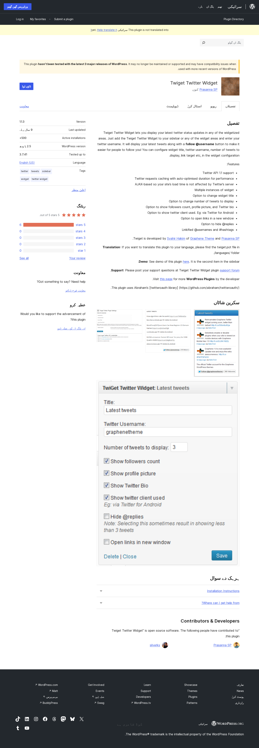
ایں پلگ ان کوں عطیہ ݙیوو (71, 328)
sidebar (46, 171)
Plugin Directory (234, 19)
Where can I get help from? (220, 603)
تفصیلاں (230, 106)
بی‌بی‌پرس (50, 696)
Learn (147, 684)
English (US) (27, 162)
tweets (35, 171)
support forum (229, 270)
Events (100, 690)
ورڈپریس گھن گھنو (17, 6)
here (186, 261)
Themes (192, 690)
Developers (143, 696)
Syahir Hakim (176, 238)
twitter (24, 171)
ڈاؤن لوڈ (26, 86)
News (240, 690)
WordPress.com (46, 684)
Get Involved (96, 684)
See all (24, 258)
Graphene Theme (202, 238)
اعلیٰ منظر (79, 190)
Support (146, 690)
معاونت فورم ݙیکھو (75, 290)
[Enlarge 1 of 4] (234, 314)
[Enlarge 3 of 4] (137, 314)
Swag (99, 702)
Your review (77, 258)
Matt (53, 690)
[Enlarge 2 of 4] (186, 314)
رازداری (239, 702)
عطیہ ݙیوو (98, 696)
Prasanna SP (208, 89)
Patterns (192, 702)
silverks (155, 645)
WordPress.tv (141, 702)
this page (166, 279)
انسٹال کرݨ (194, 106)
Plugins (192, 696)
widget (25, 179)
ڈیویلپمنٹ (172, 106)
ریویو (213, 106)
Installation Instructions (223, 591)
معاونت (24, 106)
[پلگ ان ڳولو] (203, 42)
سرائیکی (203, 723)
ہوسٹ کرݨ (238, 696)
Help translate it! (104, 29)
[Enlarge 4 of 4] (234, 385)
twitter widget (39, 179)
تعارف (240, 684)
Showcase (190, 684)
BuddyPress (48, 702)
